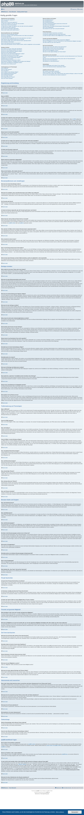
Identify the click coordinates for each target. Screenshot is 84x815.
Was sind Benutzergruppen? (48, 22)
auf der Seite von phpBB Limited (54, 745)
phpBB (37, 790)
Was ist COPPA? (4, 21)
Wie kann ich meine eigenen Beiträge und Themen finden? (54, 51)
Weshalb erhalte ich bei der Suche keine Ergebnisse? (53, 47)
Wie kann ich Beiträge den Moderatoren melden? (11, 60)
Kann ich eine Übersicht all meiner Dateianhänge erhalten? (54, 66)
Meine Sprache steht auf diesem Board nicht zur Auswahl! (12, 39)
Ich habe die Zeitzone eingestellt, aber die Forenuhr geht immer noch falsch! (16, 38)
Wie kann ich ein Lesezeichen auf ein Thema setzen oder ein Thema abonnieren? (59, 58)
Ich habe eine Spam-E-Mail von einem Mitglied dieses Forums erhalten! (57, 35)
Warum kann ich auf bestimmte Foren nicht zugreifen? (12, 56)
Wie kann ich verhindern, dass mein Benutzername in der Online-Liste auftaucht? (17, 35)
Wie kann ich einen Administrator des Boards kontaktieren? (54, 74)
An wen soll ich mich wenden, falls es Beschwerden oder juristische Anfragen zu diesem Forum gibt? (63, 73)
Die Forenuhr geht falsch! (6, 36)
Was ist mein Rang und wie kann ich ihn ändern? (11, 43)
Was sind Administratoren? (48, 19)
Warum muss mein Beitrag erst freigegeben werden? (11, 62)
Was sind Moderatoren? (47, 21)
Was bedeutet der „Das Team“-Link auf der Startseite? (53, 28)
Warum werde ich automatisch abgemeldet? (10, 28)
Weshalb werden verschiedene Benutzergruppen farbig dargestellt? (56, 26)
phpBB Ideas (65, 754)
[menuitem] (3, 9)
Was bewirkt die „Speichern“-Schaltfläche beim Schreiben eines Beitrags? (15, 61)
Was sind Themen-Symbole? (7, 78)
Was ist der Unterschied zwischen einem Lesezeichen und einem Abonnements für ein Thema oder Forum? (62, 57)
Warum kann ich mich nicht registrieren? (9, 22)
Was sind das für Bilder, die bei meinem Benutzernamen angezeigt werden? (16, 40)
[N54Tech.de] (8, 4)
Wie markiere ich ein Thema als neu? (8, 63)
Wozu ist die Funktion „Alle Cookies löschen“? (10, 29)
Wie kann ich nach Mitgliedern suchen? (50, 50)
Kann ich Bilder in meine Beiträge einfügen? (9, 72)
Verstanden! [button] (74, 812)
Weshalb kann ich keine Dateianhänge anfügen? (10, 57)
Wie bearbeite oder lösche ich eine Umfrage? (10, 55)
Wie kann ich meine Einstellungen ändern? (9, 34)
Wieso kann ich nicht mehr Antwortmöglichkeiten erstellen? (12, 53)
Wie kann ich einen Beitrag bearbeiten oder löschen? (11, 49)
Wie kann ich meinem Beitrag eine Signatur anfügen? (11, 51)
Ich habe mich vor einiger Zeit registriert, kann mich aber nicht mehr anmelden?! (17, 26)
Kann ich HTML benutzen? (6, 69)
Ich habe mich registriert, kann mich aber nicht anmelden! (12, 23)
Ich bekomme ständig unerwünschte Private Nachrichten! (54, 34)
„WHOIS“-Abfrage (22, 764)
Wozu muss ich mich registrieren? (8, 19)
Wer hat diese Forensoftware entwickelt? (51, 71)
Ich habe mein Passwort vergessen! (8, 27)
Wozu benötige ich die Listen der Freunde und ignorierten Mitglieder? (56, 39)
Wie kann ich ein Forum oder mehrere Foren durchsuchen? (54, 46)
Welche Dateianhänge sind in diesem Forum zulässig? (53, 65)
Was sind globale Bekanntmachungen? (9, 73)
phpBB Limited (12, 223)
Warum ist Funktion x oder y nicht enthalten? (52, 72)
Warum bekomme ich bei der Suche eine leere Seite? (53, 49)
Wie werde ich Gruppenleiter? (49, 24)
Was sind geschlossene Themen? (8, 77)
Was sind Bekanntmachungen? (7, 74)
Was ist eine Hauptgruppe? (48, 27)
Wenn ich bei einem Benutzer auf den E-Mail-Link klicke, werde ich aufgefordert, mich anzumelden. (20, 44)
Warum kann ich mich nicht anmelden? (9, 24)
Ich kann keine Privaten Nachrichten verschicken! (53, 32)
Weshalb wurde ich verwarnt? (7, 58)
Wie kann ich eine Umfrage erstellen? (8, 52)
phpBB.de (21, 223)
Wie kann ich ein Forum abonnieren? (50, 59)
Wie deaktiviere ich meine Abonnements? (51, 61)
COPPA (74, 119)
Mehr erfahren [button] (60, 812)
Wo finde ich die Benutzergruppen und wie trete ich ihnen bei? (55, 23)
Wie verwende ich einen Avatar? (7, 41)
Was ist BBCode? (4, 68)
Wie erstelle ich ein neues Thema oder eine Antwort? (11, 48)
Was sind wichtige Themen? (6, 75)
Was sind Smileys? (5, 70)
